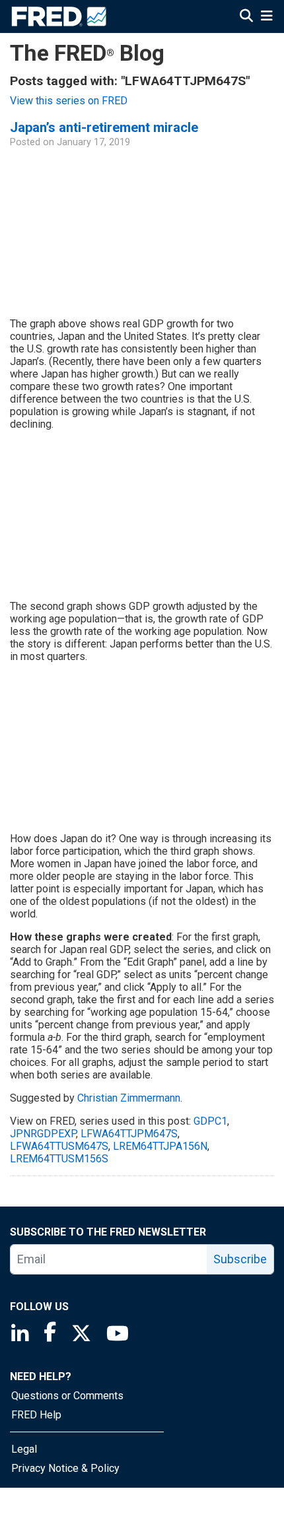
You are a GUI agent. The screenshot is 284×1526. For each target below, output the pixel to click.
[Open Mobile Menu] (266, 16)
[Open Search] (246, 16)
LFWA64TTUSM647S (59, 1146)
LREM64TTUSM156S (59, 1158)
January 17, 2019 (93, 142)
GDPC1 (210, 1121)
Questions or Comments (67, 1395)
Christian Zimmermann (128, 1098)
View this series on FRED (68, 100)
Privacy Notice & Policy (65, 1468)
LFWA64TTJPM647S (129, 1133)
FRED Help (36, 1415)
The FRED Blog (87, 53)
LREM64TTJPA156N (160, 1146)
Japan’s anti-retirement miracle (104, 127)
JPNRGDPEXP (43, 1133)
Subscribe (240, 1259)
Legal (24, 1449)
